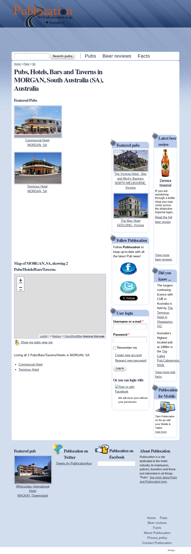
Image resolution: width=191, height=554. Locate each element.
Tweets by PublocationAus (74, 463)
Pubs (90, 56)
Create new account (128, 355)
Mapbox (56, 336)
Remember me (127, 347)
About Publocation (157, 533)
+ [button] (20, 280)
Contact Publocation (157, 543)
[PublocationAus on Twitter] (128, 293)
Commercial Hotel (31, 364)
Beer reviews (116, 56)
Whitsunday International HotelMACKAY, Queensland (32, 491)
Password (121, 334)
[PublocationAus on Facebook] (128, 274)
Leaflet (44, 336)
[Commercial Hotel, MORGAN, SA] (38, 136)
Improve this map (94, 336)
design (171, 550)
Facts (144, 56)
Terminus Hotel (29, 369)
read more (161, 431)
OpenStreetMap (73, 336)
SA (33, 64)
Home (17, 64)
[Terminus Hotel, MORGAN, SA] (38, 182)
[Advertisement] (96, 39)
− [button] (20, 287)
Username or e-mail (128, 321)
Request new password (130, 360)
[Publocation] (44, 15)
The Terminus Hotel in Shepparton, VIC (165, 317)
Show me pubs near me (37, 342)
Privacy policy (157, 538)
